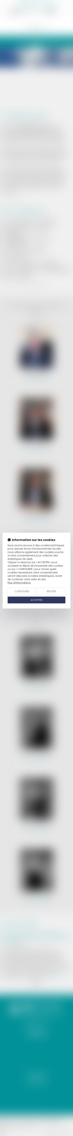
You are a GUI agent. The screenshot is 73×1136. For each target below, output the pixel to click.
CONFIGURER (21, 591)
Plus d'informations (19, 582)
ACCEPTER (36, 600)
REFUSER (51, 591)
